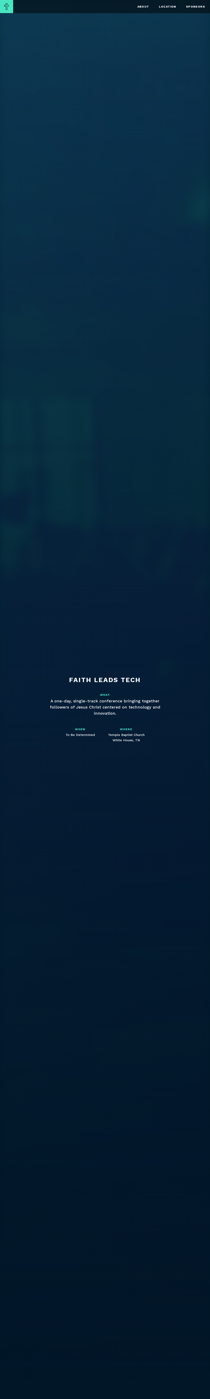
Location (167, 6)
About (143, 6)
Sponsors (195, 6)
